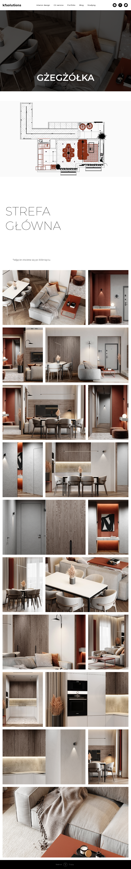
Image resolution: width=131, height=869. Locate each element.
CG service (58, 5)
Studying (92, 5)
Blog (81, 5)
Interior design (43, 5)
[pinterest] (120, 5)
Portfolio (71, 5)
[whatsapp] (126, 5)
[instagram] (115, 5)
